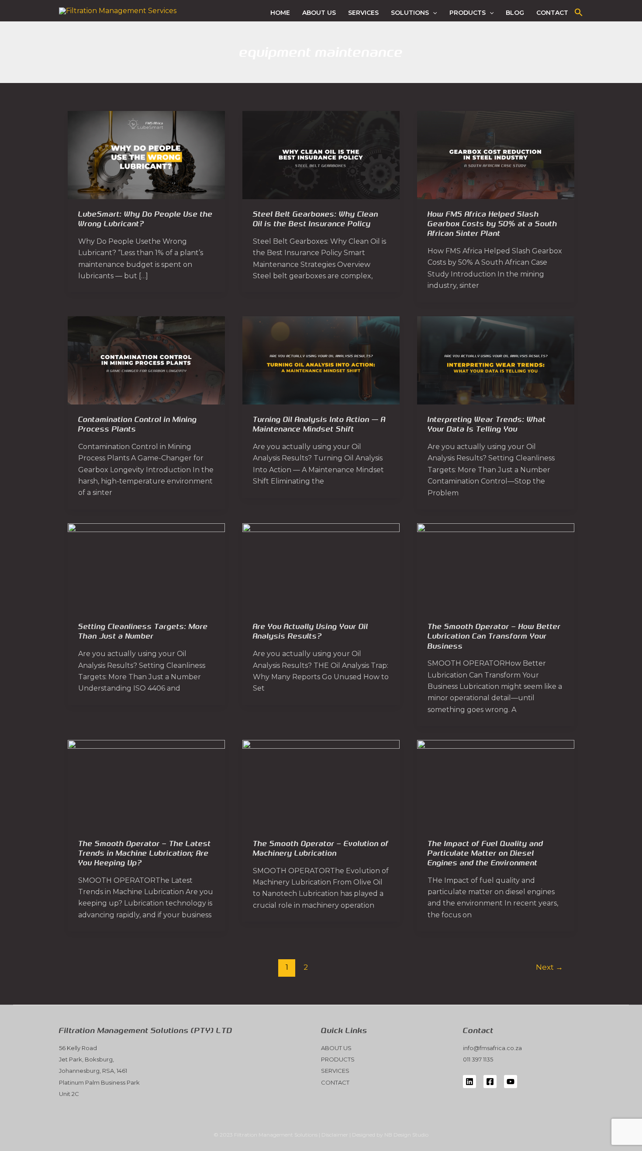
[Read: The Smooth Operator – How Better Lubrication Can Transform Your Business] (495, 567)
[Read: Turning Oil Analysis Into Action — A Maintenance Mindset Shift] (321, 360)
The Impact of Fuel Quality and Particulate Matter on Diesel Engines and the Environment (485, 853)
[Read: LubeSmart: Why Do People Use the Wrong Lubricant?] (146, 154)
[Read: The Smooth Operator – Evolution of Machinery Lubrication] (321, 784)
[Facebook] (490, 1081)
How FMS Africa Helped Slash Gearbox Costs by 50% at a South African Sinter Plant (492, 224)
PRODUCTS (467, 13)
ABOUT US (319, 13)
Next (549, 966)
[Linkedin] (469, 1081)
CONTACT (552, 13)
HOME (280, 13)
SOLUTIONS (410, 13)
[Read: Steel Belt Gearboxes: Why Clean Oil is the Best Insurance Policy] (321, 154)
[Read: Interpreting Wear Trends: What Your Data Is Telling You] (495, 360)
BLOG (515, 13)
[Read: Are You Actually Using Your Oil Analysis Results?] (321, 567)
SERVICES (363, 13)
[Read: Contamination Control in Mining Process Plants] (146, 360)
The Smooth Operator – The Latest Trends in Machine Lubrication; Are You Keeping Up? (144, 853)
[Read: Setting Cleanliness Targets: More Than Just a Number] (146, 567)
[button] (433, 12)
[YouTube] (510, 1081)
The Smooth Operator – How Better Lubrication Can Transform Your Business (494, 636)
